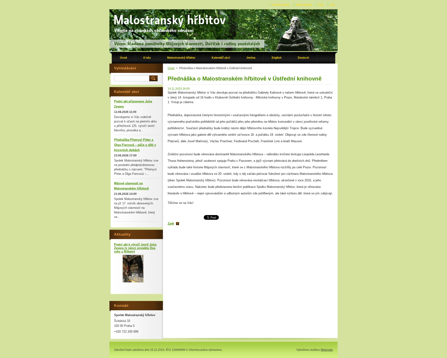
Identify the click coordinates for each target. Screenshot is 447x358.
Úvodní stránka (281, 4)
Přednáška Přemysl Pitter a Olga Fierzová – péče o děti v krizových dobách (135, 145)
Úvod (171, 68)
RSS (321, 4)
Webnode (327, 349)
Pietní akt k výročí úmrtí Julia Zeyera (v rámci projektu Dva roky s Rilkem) (135, 248)
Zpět (171, 223)
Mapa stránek (304, 4)
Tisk (332, 4)
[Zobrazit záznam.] (133, 282)
